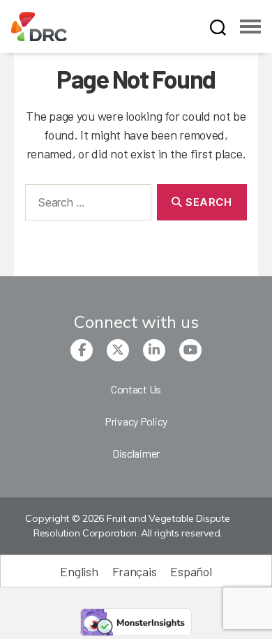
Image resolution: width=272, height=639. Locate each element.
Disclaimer (136, 453)
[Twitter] (118, 350)
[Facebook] (81, 350)
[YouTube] (190, 350)
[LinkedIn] (154, 350)
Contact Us (136, 389)
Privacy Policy (136, 421)
